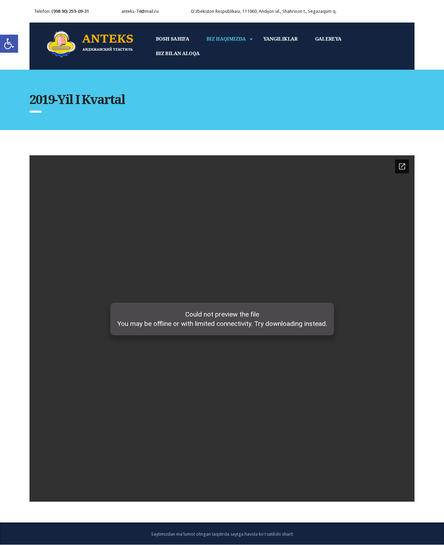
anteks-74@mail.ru (140, 11)
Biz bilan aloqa (177, 53)
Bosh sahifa (172, 39)
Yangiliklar (280, 39)
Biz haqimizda (226, 39)
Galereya (328, 39)
